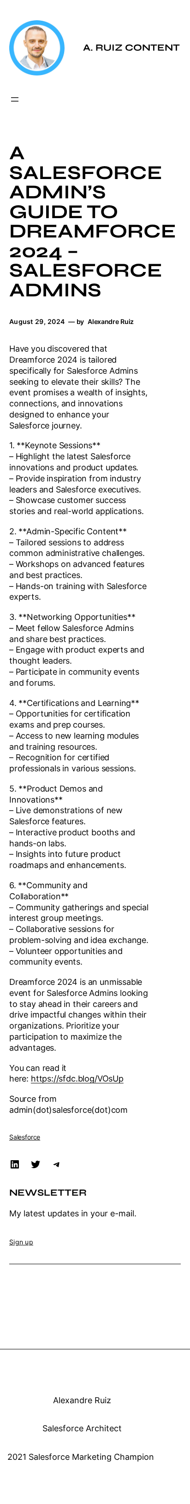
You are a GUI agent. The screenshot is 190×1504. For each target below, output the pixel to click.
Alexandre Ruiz (82, 1400)
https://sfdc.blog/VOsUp (77, 1078)
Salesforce (24, 1137)
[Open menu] (14, 99)
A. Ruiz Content (131, 47)
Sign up (21, 1242)
